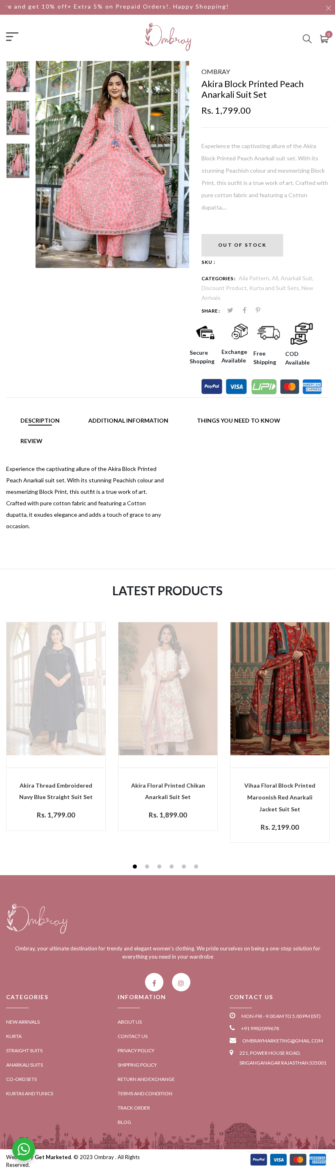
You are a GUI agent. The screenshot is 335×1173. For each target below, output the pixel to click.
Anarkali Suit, (297, 278)
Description (40, 420)
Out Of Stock (242, 245)
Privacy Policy (136, 1050)
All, (276, 278)
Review (31, 440)
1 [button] (136, 868)
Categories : (218, 278)
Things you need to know (238, 420)
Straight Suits (24, 1050)
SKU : (208, 262)
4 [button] (173, 868)
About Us (130, 1022)
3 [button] (160, 868)
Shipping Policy (137, 1065)
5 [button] (185, 868)
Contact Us (132, 1036)
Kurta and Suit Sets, (275, 287)
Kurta (14, 1036)
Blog (124, 1122)
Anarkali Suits (24, 1065)
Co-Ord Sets (21, 1079)
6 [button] (197, 868)
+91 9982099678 (260, 1028)
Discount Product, (225, 287)
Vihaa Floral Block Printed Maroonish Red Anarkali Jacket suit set (279, 797)
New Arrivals (23, 1022)
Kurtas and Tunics (29, 1093)
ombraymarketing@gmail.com (282, 1041)
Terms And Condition (145, 1093)
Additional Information (128, 420)
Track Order (134, 1108)
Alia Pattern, (255, 278)
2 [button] (148, 868)
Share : (210, 311)
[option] (18, 80)
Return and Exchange (146, 1079)
